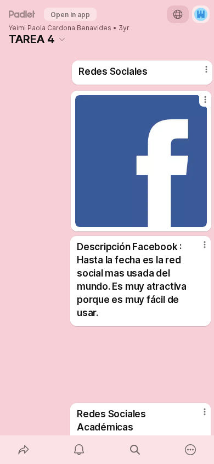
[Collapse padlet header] (62, 39)
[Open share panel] (23, 450)
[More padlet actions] (191, 450)
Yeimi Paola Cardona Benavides (60, 28)
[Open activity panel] (79, 450)
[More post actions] (199, 73)
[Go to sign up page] (201, 14)
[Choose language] (178, 14)
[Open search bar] (135, 450)
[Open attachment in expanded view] (141, 161)
